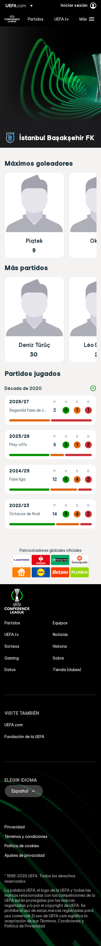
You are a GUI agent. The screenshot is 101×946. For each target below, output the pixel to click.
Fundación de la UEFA (24, 736)
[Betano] (60, 572)
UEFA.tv (11, 634)
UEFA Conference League (12, 18)
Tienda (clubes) (67, 669)
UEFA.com (13, 725)
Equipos (60, 623)
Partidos (12, 623)
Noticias (60, 634)
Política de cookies (21, 846)
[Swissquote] (79, 560)
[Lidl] (41, 572)
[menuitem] (36, 19)
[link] (35, 19)
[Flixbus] (79, 572)
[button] (85, 19)
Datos (10, 669)
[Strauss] (41, 560)
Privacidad (14, 827)
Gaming (11, 658)
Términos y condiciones (25, 836)
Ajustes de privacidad (24, 855)
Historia (60, 646)
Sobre (58, 658)
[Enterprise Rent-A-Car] (60, 560)
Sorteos (11, 646)
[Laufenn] (21, 560)
